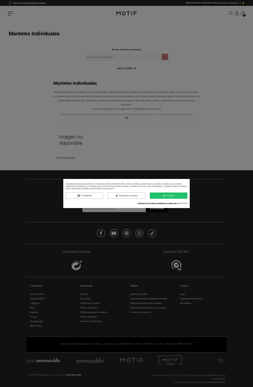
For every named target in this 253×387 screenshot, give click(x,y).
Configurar (84, 195)
